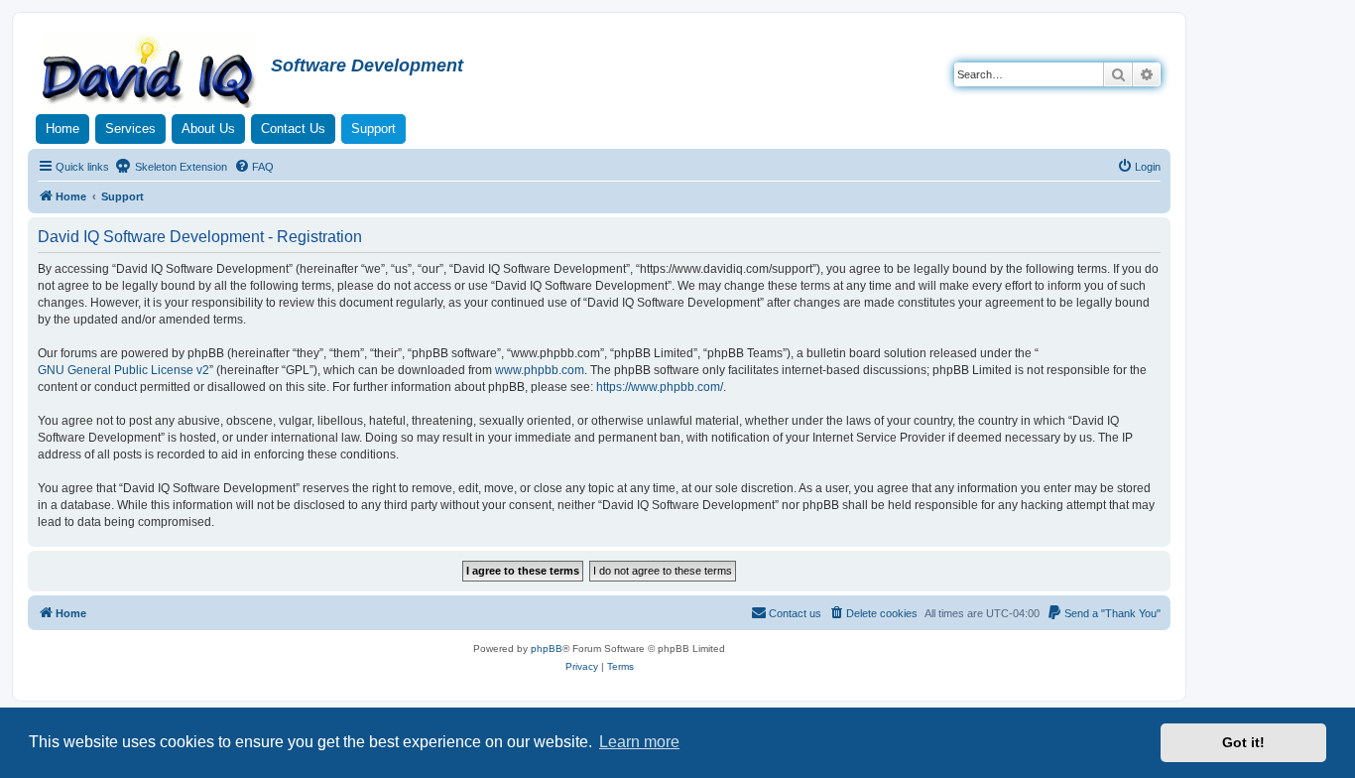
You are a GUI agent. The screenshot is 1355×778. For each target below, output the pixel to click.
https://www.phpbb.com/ (659, 387)
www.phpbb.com (539, 370)
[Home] (152, 73)
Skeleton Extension (179, 167)
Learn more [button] (639, 741)
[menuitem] (254, 167)
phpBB (546, 648)
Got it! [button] (1243, 742)
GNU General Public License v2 (123, 370)
